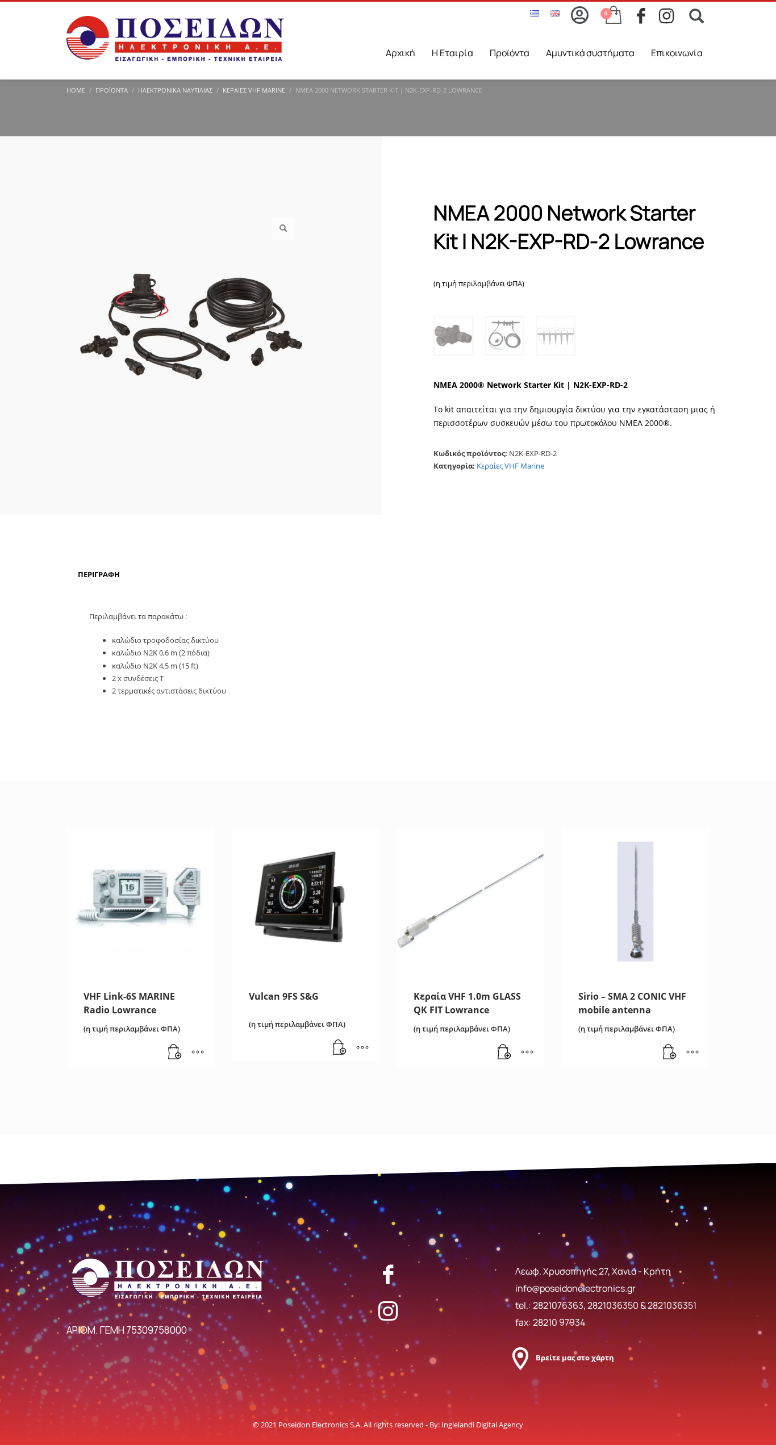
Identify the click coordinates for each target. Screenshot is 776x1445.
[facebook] (648, 15)
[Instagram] (388, 1311)
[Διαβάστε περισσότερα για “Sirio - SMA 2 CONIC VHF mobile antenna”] (669, 1052)
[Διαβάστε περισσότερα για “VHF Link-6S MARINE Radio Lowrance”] (175, 1052)
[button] (283, 228)
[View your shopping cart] (612, 16)
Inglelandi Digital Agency (482, 1424)
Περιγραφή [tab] (99, 574)
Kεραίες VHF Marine (510, 466)
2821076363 (558, 1305)
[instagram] (670, 15)
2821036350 (613, 1305)
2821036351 (672, 1305)
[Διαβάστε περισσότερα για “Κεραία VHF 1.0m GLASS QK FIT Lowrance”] (504, 1052)
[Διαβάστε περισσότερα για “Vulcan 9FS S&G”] (339, 1048)
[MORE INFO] (197, 1052)
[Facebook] (388, 1274)
